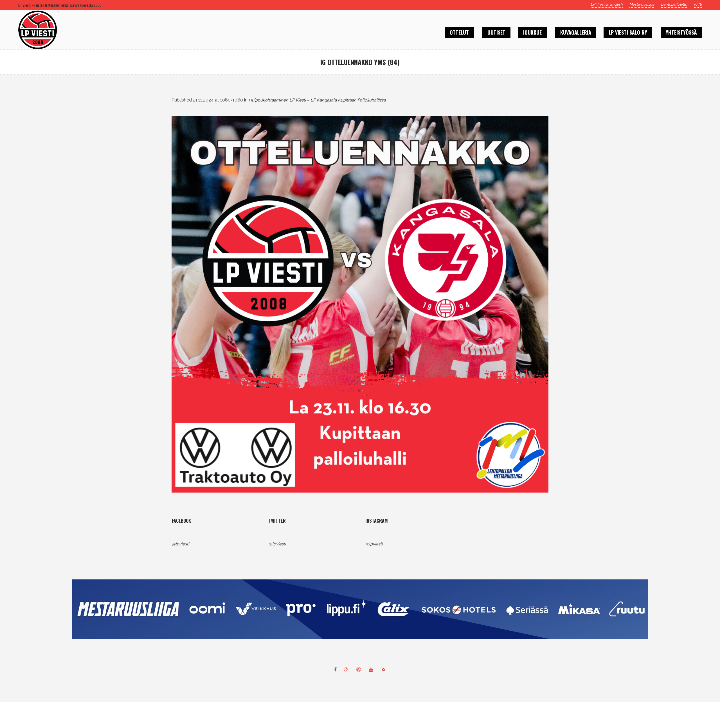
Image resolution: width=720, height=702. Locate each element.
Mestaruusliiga (641, 4)
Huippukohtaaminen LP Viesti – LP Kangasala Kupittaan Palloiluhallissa (317, 100)
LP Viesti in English (607, 4)
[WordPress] (360, 669)
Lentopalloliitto (674, 4)
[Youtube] (372, 669)
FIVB (698, 4)
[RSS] (385, 669)
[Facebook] (335, 669)
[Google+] (347, 669)
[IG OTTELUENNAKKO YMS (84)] (360, 304)
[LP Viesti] (360, 609)
